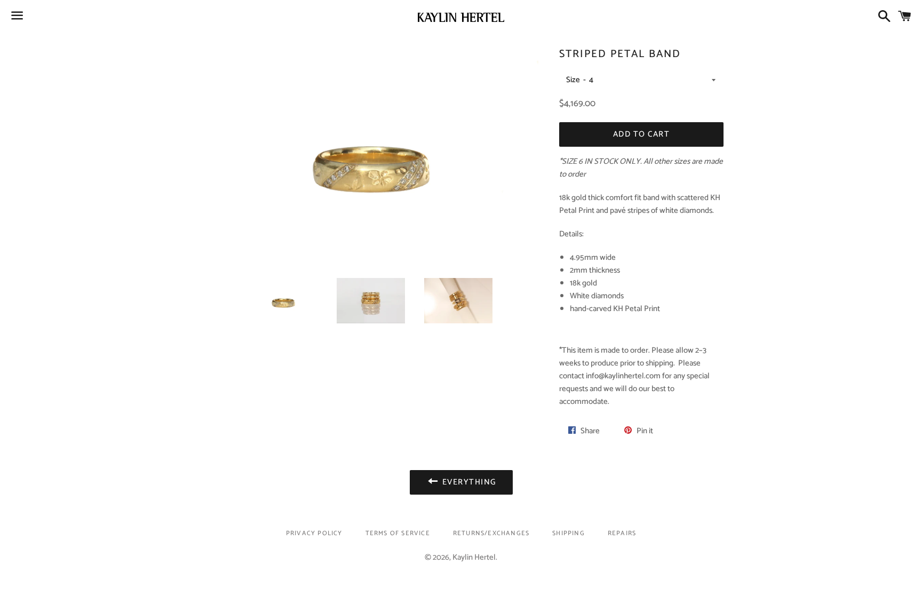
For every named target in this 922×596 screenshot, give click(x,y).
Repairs (622, 533)
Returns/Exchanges (491, 533)
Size (573, 79)
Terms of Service (397, 533)
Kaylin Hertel (474, 557)
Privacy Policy (314, 533)
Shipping (568, 533)
